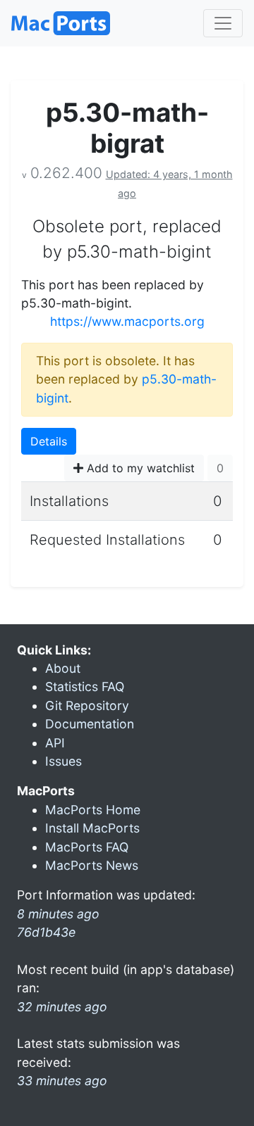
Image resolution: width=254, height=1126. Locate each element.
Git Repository (87, 705)
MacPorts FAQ (86, 847)
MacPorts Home (92, 809)
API (55, 742)
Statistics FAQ (84, 686)
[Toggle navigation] (223, 23)
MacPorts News (91, 865)
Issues (63, 761)
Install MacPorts (92, 828)
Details (48, 441)
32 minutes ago (62, 1006)
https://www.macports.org (127, 321)
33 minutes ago (62, 1080)
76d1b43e (46, 932)
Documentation (89, 723)
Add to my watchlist (139, 468)
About (62, 668)
